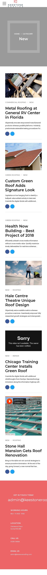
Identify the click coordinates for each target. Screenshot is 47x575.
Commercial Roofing (15, 102)
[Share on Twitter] (12, 134)
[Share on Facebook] (7, 134)
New (31, 102)
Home (17, 34)
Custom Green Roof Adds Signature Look (20, 185)
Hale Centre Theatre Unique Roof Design (20, 300)
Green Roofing (12, 175)
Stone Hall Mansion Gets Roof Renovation (23, 450)
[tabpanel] (23, 85)
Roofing (17, 290)
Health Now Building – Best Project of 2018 (19, 230)
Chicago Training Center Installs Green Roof (21, 366)
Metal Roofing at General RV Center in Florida (22, 113)
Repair (16, 356)
